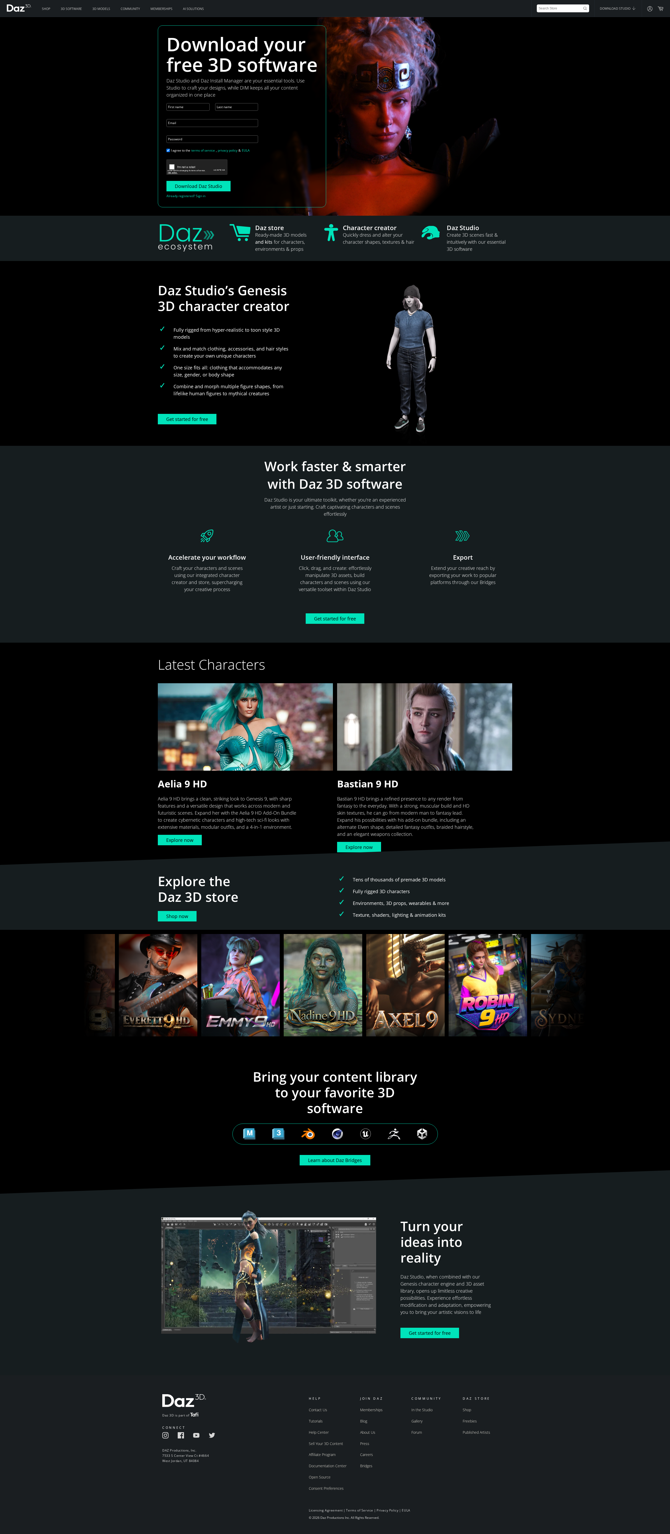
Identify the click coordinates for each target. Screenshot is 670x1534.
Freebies (470, 1421)
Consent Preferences (326, 1488)
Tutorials (316, 1421)
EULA (246, 150)
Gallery (416, 1421)
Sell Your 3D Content (326, 1443)
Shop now (177, 916)
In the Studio (422, 1409)
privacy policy (227, 150)
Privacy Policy (387, 1510)
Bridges (366, 1465)
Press (364, 1443)
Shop (46, 9)
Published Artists (476, 1432)
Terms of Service (359, 1510)
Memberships (161, 9)
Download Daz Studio (198, 186)
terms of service (203, 150)
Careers (366, 1454)
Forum (416, 1432)
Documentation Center (328, 1465)
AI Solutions (193, 9)
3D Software (71, 9)
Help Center (319, 1432)
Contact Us (318, 1409)
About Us (367, 1432)
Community (130, 9)
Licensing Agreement (326, 1510)
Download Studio (615, 8)
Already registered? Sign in (185, 196)
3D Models (101, 9)
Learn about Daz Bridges (335, 1160)
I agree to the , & (210, 150)
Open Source (320, 1477)
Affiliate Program (322, 1454)
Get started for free (187, 419)
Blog (363, 1421)
